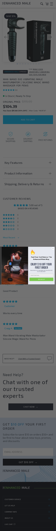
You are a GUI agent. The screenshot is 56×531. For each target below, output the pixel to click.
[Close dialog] (53, 248)
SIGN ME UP (41, 279)
